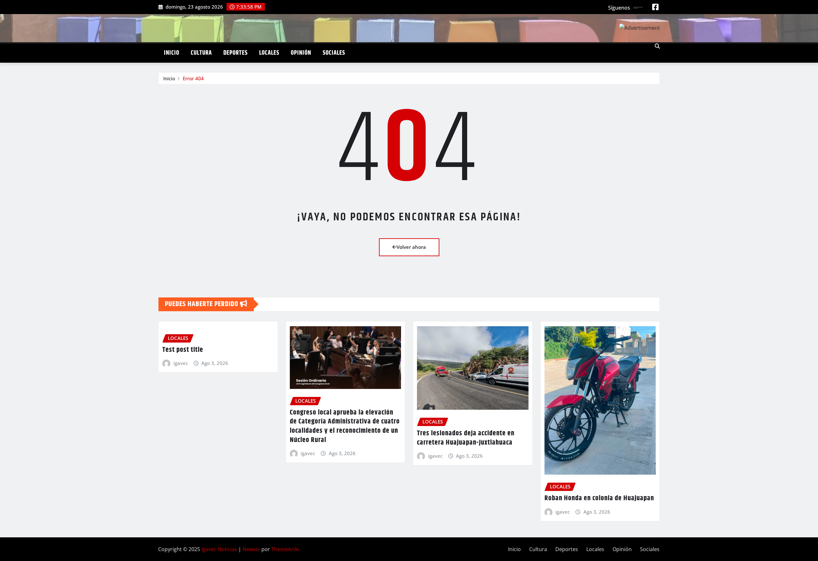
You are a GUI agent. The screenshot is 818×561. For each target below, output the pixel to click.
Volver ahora (411, 247)
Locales (269, 53)
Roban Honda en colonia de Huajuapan (599, 498)
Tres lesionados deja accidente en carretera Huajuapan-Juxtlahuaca (465, 438)
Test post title (182, 349)
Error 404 (193, 78)
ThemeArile (285, 549)
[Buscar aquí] (657, 46)
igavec (181, 363)
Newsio (251, 549)
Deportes (235, 53)
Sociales (334, 53)
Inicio (171, 53)
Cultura (201, 53)
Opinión (301, 53)
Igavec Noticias (219, 549)
